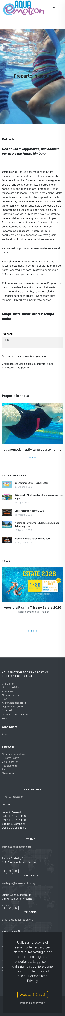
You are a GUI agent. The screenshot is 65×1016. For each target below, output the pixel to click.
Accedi (6, 734)
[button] (30, 457)
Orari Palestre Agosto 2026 (29, 510)
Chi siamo (8, 683)
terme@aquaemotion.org (17, 846)
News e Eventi (10, 695)
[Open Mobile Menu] (60, 8)
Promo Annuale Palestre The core (32, 538)
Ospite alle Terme (12, 706)
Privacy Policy (10, 757)
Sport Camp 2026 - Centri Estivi (32, 482)
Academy (7, 691)
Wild (4, 718)
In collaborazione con (15, 714)
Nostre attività (10, 687)
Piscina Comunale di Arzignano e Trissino (32, 623)
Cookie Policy (10, 761)
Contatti (7, 710)
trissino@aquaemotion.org (17, 919)
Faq (4, 769)
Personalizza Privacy (32, 1002)
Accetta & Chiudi (32, 995)
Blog (4, 698)
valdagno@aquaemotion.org (19, 883)
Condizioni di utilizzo (14, 754)
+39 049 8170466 (13, 797)
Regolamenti (9, 765)
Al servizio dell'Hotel (14, 702)
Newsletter (8, 773)
